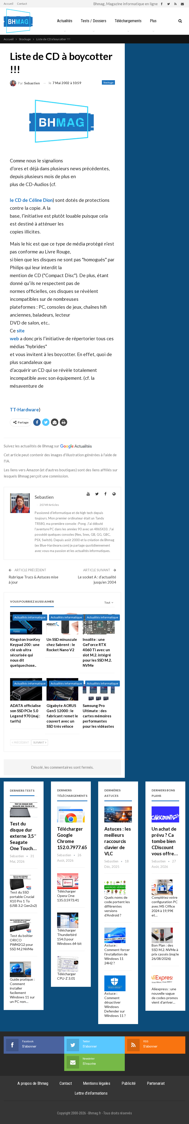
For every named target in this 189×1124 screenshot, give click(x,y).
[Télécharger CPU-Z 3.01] (67, 964)
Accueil (8, 3)
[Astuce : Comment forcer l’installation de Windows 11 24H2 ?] (115, 935)
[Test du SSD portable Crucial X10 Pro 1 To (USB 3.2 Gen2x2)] (20, 882)
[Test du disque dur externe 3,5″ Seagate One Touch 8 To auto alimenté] (23, 809)
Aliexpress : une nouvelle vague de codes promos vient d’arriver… (165, 995)
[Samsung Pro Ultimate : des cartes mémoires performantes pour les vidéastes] (99, 689)
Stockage (108, 82)
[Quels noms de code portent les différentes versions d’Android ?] (115, 887)
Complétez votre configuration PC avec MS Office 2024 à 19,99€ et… (165, 906)
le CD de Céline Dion (31, 200)
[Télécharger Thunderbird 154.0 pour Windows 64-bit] (67, 920)
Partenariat (156, 1083)
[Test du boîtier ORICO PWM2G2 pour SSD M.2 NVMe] (20, 926)
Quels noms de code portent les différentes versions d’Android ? (117, 906)
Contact (22, 3)
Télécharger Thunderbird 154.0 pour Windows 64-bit (69, 937)
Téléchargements (128, 21)
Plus (153, 21)
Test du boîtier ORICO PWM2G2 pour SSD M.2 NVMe (21, 942)
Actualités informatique (30, 617)
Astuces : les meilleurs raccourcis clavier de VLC (117, 841)
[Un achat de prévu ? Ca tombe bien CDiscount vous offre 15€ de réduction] (165, 814)
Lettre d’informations (91, 1093)
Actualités (64, 21)
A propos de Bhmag (32, 1083)
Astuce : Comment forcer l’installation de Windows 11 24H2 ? (117, 954)
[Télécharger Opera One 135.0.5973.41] (67, 881)
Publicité (129, 1083)
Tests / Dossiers (93, 21)
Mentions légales (96, 1083)
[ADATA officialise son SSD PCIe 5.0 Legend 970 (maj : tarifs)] (26, 689)
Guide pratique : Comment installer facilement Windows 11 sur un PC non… (22, 990)
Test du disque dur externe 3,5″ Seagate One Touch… (23, 836)
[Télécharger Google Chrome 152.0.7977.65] (71, 814)
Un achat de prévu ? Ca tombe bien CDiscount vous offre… (165, 841)
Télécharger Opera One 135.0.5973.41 (68, 895)
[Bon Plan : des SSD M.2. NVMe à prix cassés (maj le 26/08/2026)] (162, 935)
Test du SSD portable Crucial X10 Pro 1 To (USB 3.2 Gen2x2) (23, 899)
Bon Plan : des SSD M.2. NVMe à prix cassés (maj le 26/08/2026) (165, 952)
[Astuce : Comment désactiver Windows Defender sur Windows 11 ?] (115, 983)
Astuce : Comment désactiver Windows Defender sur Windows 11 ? (115, 1004)
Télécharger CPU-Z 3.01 (66, 976)
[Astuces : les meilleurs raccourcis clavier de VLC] (118, 814)
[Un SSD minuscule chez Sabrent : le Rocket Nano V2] (63, 623)
